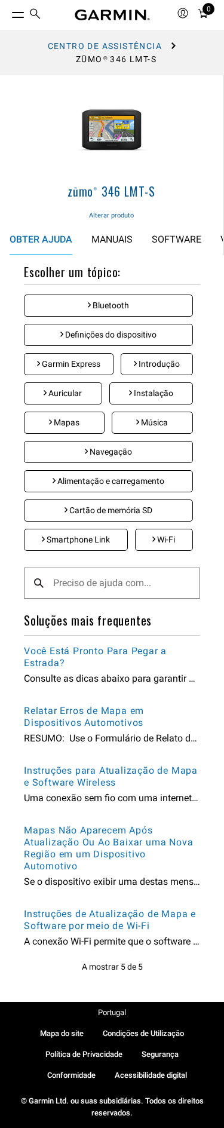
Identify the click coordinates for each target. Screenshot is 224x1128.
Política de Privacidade (83, 1054)
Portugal (112, 1012)
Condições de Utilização (143, 1033)
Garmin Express (70, 364)
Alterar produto (111, 215)
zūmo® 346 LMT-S (111, 191)
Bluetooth (110, 305)
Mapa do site (62, 1033)
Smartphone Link (77, 539)
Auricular (64, 393)
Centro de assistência (105, 46)
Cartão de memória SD (109, 510)
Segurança (160, 1054)
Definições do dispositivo (110, 334)
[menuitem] (35, 15)
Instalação (152, 393)
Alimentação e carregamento (110, 481)
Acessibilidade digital (151, 1075)
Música (153, 422)
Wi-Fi (165, 539)
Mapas (65, 422)
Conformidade (71, 1075)
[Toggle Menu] (7, 12)
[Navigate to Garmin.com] (112, 15)
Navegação (110, 451)
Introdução (158, 364)
